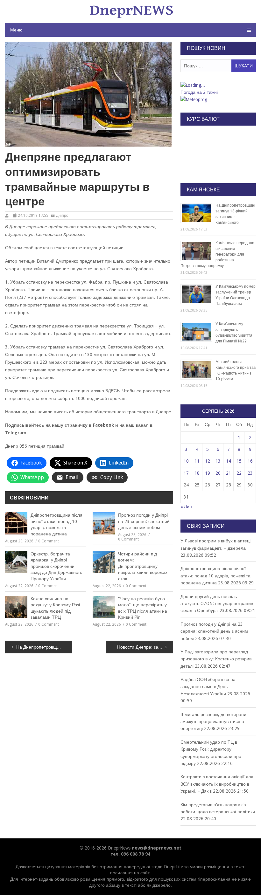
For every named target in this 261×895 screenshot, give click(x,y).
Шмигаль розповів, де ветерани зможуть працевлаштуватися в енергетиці (213, 721)
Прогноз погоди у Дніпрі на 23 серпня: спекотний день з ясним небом (144, 521)
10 (186, 461)
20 (218, 473)
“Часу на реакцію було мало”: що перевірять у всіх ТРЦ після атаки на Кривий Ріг (142, 608)
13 (218, 461)
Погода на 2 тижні (199, 92)
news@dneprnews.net (156, 847)
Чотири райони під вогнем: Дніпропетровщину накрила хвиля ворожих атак (142, 566)
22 (239, 473)
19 (207, 473)
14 (228, 461)
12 (207, 461)
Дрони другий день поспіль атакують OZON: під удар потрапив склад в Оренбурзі (216, 603)
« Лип (186, 506)
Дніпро (62, 215)
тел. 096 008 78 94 (130, 854)
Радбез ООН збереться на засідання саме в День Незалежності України (208, 686)
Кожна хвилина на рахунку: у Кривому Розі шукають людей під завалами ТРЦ (55, 608)
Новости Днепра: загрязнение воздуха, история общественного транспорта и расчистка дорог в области (145, 647)
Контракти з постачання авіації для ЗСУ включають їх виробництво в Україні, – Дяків (216, 784)
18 (197, 473)
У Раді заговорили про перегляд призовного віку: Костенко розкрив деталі (215, 659)
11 (197, 461)
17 (186, 473)
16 (250, 461)
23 (250, 473)
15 (239, 461)
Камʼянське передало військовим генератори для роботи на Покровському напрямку (217, 254)
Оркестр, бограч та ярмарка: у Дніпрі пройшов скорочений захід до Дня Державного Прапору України (56, 566)
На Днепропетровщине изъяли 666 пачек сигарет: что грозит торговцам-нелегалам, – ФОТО (44, 647)
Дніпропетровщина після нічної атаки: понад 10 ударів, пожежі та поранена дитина (56, 524)
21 (228, 473)
